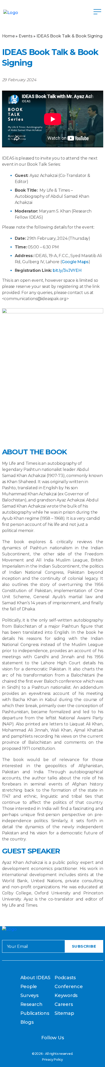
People (28, 986)
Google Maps (75, 261)
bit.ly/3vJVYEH (67, 270)
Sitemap (64, 1013)
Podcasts (65, 977)
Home (8, 36)
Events (26, 36)
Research (31, 1004)
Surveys (29, 995)
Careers (64, 1004)
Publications (34, 1013)
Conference (69, 986)
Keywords (66, 995)
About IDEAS (35, 977)
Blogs (27, 1022)
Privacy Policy (52, 1059)
